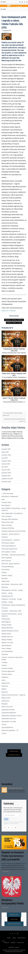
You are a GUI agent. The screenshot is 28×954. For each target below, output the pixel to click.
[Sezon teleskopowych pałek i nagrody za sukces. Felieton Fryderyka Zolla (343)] (7, 36)
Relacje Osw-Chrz (7, 637)
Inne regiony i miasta (9, 552)
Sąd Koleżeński (6, 645)
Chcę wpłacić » (6, 871)
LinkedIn (9, 322)
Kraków (4, 572)
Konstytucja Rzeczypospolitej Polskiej (13, 901)
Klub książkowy (7, 558)
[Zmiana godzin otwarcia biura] (4, 790)
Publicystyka (6, 619)
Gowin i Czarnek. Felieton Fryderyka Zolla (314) (14, 399)
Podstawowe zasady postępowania (13, 605)
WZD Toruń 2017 (7, 707)
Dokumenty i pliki (7, 522)
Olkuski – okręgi (7, 593)
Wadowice (5, 677)
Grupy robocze (21, 937)
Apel (3, 499)
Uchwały (4, 662)
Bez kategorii (6, 505)
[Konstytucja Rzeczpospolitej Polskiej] (14, 886)
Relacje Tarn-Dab (7, 642)
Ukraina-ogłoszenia (8, 671)
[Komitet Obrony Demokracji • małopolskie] (14, 5)
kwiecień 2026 (6, 461)
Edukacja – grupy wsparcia (10, 534)
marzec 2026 (6, 464)
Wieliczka (5, 686)
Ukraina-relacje (7, 674)
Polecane (5, 608)
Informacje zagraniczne (9, 549)
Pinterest (20, 319)
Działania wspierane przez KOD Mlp (13, 531)
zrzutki (4, 733)
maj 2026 (5, 458)
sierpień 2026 (6, 449)
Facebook (7, 319)
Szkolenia (5, 654)
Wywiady (4, 704)
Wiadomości (6, 683)
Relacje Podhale (7, 639)
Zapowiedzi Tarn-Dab (9, 721)
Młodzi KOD (5, 581)
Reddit (14, 322)
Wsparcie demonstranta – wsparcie (13, 695)
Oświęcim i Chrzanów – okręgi (12, 599)
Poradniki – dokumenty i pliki (11, 611)
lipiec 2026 (5, 452)
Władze (4, 689)
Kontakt (17, 947)
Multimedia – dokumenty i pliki (12, 584)
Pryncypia (6, 942)
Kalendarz (11, 947)
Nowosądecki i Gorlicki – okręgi (12, 590)
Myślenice (5, 587)
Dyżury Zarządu (7, 525)
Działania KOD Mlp (8, 528)
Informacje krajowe (8, 543)
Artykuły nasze (6, 502)
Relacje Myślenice (7, 628)
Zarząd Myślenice (7, 727)
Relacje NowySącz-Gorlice (10, 631)
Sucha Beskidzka (7, 651)
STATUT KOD (14, 919)
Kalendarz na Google (14, 754)
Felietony (6, 32)
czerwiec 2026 (6, 455)
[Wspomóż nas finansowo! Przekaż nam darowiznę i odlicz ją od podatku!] (14, 842)
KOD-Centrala (6, 561)
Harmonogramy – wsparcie (11, 540)
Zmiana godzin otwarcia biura (15, 788)
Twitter (14, 319)
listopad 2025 (6, 476)
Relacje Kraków (7, 625)
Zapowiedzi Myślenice (9, 713)
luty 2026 (5, 467)
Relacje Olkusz (6, 634)
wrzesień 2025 (6, 481)
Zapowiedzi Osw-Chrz (9, 718)
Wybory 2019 (6, 698)
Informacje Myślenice (9, 546)
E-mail (19, 322)
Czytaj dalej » (5, 907)
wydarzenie (5, 701)
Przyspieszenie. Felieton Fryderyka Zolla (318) (14, 350)
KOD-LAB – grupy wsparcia (10, 563)
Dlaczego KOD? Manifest (10, 519)
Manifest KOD (14, 914)
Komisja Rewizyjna (8, 566)
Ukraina (4, 665)
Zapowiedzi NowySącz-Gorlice (11, 715)
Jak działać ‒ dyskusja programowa (13, 555)
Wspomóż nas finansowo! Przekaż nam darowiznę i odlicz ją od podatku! (13, 855)
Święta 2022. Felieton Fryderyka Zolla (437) (14, 374)
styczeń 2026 (6, 470)
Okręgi (14, 937)
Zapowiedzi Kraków (8, 710)
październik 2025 (7, 479)
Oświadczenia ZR (7, 596)
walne (3, 680)
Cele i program (7, 516)
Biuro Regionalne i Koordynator (12, 513)
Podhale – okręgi (7, 602)
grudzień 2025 (6, 473)
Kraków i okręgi (7, 575)
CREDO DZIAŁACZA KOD (14, 923)
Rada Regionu (6, 622)
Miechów (4, 578)
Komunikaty (6, 569)
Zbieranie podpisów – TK (10, 730)
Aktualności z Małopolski (10, 496)
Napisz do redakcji (8, 311)
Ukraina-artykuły (7, 668)
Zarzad (4, 724)
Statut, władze (6, 648)
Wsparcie (5, 692)
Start (3, 941)
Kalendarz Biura (14, 751)
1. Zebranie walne (7, 493)
